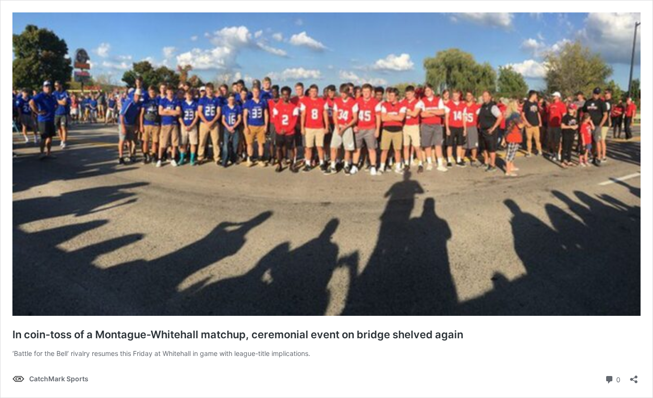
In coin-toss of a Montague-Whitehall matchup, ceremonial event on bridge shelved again (237, 334)
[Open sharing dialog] (634, 376)
